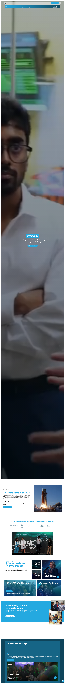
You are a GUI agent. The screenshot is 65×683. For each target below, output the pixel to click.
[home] (5, 3)
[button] (35, 3)
